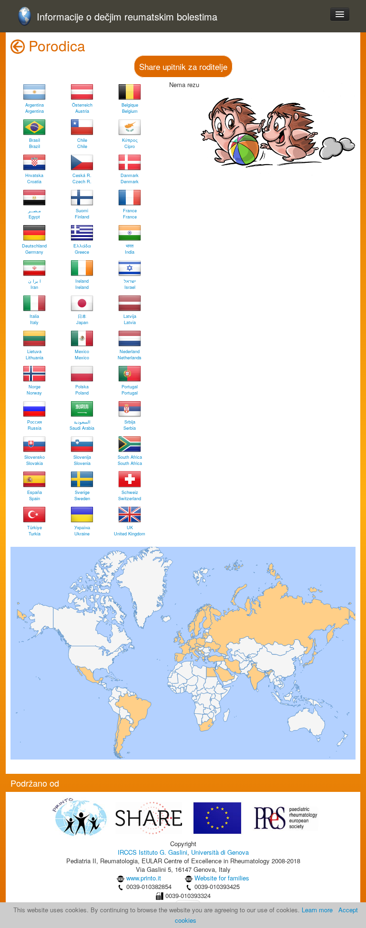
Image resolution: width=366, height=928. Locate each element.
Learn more (317, 909)
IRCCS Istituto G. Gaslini (152, 852)
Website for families (221, 877)
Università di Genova (220, 852)
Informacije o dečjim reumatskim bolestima (127, 16)
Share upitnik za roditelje (183, 66)
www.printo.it (143, 877)
